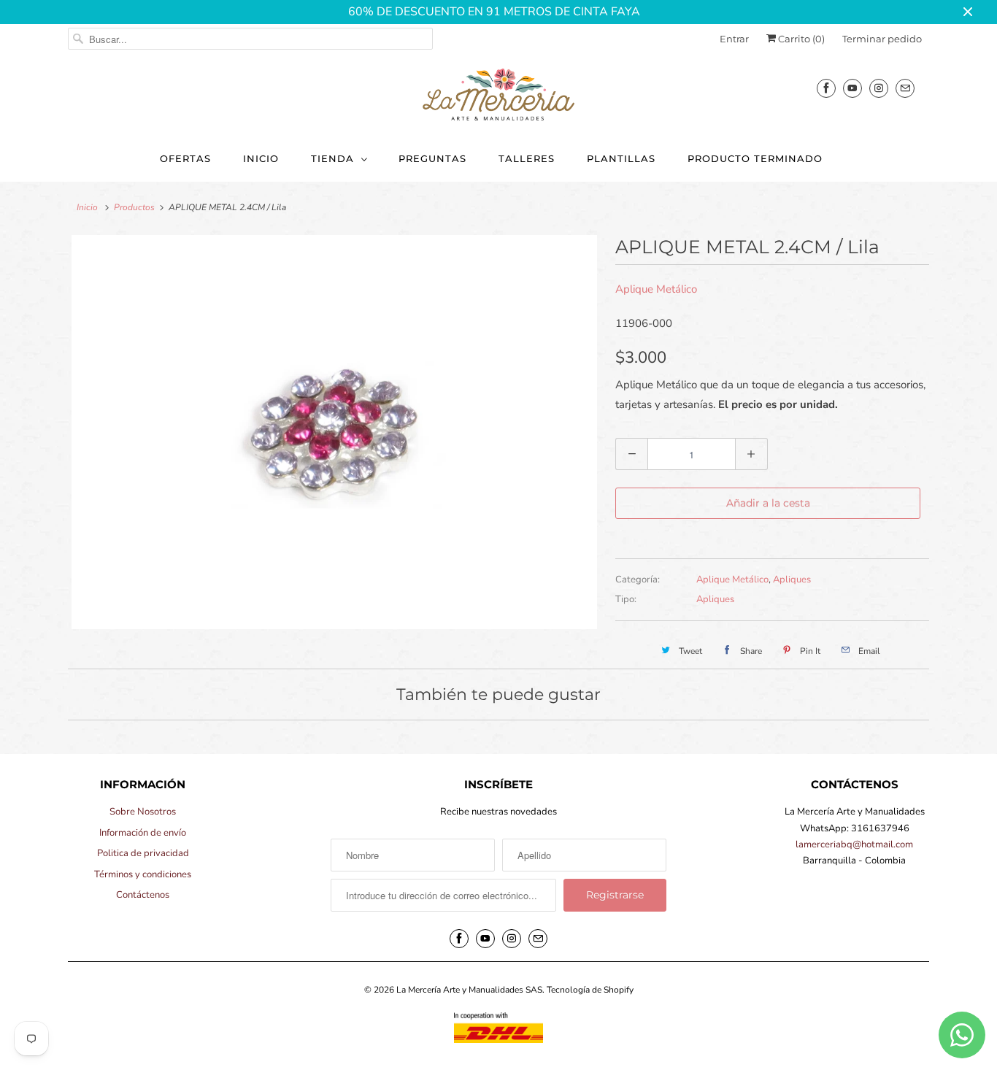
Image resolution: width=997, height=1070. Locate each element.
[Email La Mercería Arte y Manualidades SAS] (905, 88)
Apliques (792, 579)
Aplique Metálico (656, 289)
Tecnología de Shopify (590, 990)
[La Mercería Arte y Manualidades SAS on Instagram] (878, 88)
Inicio (261, 158)
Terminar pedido (882, 39)
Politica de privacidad (143, 853)
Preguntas (432, 158)
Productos (134, 207)
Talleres (526, 158)
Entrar (734, 39)
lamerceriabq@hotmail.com (854, 844)
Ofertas (185, 158)
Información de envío (142, 832)
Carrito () (800, 39)
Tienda (332, 158)
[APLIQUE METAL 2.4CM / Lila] (334, 432)
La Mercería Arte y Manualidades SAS (469, 990)
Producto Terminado (755, 158)
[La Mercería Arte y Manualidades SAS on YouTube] (852, 88)
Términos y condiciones (142, 874)
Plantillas (621, 158)
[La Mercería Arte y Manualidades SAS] (498, 95)
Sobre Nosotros (142, 811)
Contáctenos (142, 894)
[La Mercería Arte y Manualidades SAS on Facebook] (826, 88)
